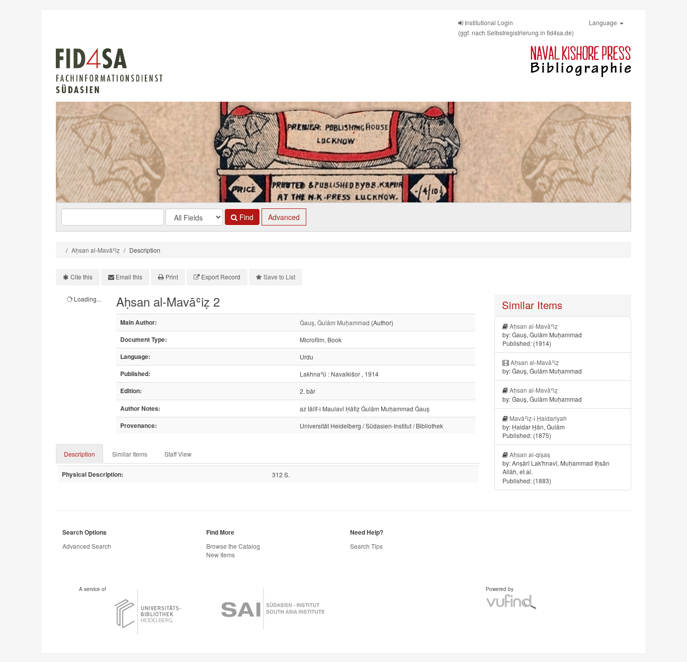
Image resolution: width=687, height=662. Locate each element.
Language (604, 22)
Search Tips (366, 546)
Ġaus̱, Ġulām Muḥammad (335, 322)
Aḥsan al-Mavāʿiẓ (95, 250)
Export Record (220, 276)
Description (79, 454)
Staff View (178, 454)
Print (171, 276)
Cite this (81, 276)
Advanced (284, 217)
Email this (129, 276)
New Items (220, 554)
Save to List (279, 276)
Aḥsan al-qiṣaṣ (529, 454)
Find (245, 217)
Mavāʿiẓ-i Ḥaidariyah (538, 418)
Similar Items (129, 454)
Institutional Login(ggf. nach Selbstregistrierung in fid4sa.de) (516, 27)
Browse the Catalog (233, 546)
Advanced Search (86, 546)
